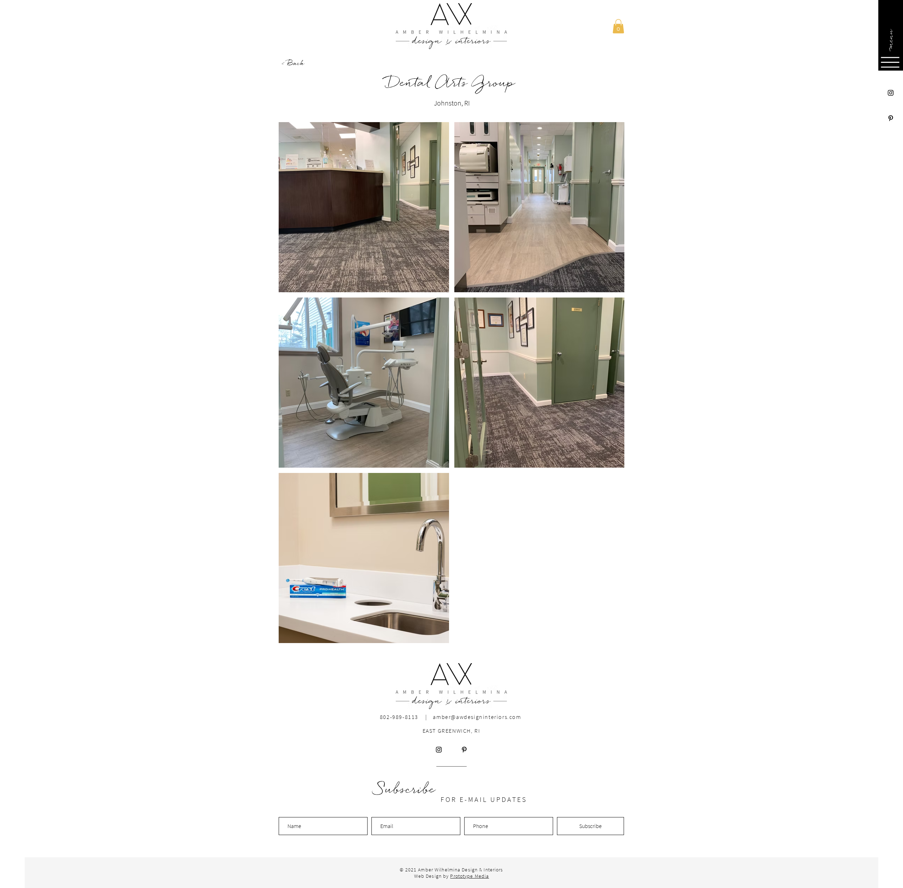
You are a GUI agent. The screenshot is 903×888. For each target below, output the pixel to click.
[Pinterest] (891, 118)
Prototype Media (469, 876)
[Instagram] (891, 93)
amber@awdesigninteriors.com (477, 716)
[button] (890, 39)
